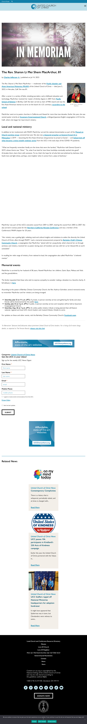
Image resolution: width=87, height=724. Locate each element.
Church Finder (5, 1)
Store (43, 664)
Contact (43, 658)
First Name (7, 364)
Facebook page (70, 315)
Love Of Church (43, 647)
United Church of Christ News (23, 354)
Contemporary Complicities (43, 490)
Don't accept (42, 721)
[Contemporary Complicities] (43, 474)
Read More (35, 507)
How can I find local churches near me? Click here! (43, 653)
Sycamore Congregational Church (33, 117)
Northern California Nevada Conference (43, 227)
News (43, 661)
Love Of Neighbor (43, 650)
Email (4, 380)
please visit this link (37, 328)
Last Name (7, 372)
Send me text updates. (9, 405)
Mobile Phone (7, 389)
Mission (43, 644)
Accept (34, 721)
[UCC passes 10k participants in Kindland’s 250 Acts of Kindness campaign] (43, 523)
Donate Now (43, 695)
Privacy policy (52, 721)
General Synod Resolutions (43, 656)
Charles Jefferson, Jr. (12, 77)
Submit (8, 412)
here (14, 282)
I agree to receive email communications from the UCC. (19, 397)
